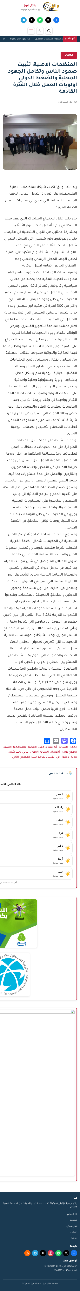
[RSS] (27, 1253)
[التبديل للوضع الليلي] (40, 31)
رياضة (74, 1238)
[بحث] (49, 31)
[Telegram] (24, 20)
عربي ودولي (71, 1226)
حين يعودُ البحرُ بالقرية (24, 39)
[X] (48, 20)
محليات (73, 1220)
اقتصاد (73, 1232)
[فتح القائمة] (31, 31)
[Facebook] (56, 20)
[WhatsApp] (40, 20)
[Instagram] (51, 1253)
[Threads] (32, 20)
